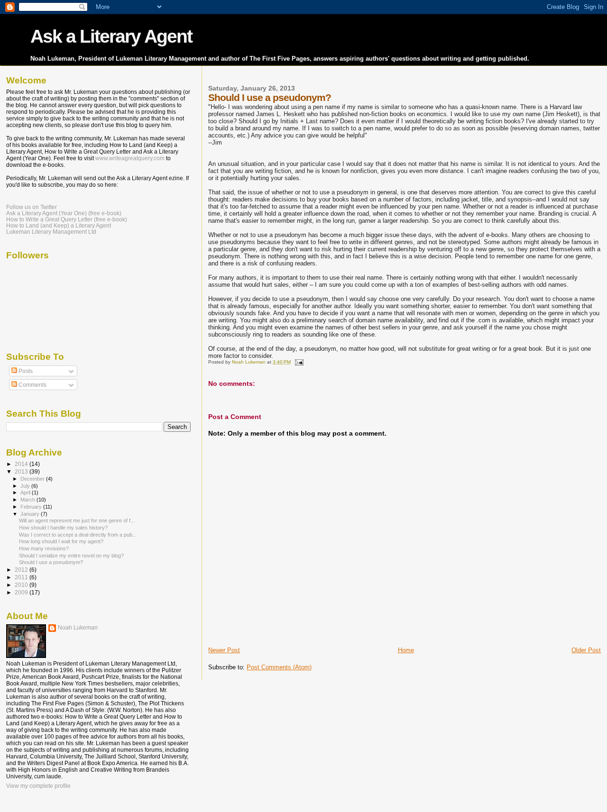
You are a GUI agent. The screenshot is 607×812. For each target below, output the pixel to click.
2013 (22, 471)
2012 (22, 569)
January (30, 514)
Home (406, 650)
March (28, 499)
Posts (25, 371)
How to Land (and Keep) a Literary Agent (58, 225)
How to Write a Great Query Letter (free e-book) (66, 219)
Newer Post (224, 650)
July (25, 486)
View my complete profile (38, 786)
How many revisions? (44, 548)
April (26, 492)
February (31, 507)
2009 (22, 592)
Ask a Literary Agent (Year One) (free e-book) (63, 213)
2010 (22, 585)
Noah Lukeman (78, 627)
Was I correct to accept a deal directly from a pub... (78, 535)
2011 (22, 577)
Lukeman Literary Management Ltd (51, 231)
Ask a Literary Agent (111, 36)
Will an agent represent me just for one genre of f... (77, 520)
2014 (22, 464)
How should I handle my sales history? (63, 527)
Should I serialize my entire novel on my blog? (71, 555)
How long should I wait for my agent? (61, 541)
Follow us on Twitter (31, 207)
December (33, 479)
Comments (31, 385)
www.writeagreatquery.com (130, 158)
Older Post (586, 650)
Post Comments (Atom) (279, 667)
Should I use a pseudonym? (51, 562)
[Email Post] (298, 362)
